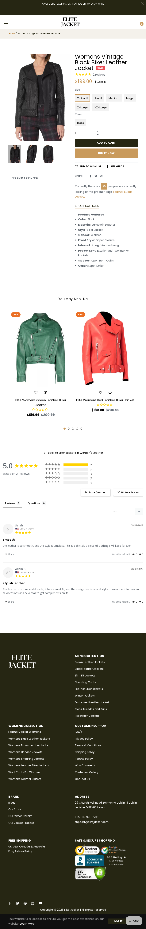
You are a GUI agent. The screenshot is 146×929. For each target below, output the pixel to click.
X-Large (82, 107)
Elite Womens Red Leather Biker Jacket (105, 400)
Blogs (11, 803)
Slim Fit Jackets (85, 675)
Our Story (14, 809)
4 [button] (77, 429)
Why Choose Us (85, 765)
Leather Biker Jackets (89, 689)
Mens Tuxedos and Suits (91, 709)
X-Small (82, 98)
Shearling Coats (85, 682)
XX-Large (100, 107)
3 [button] (73, 429)
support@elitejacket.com (92, 822)
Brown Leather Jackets (90, 662)
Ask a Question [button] (97, 492)
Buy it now (106, 153)
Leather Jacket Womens (24, 732)
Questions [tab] (34, 503)
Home (12, 33)
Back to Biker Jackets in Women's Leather (75, 452)
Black (80, 123)
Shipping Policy (84, 752)
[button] (135, 554)
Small (98, 98)
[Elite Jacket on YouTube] (40, 903)
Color (78, 114)
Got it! (118, 921)
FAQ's (78, 732)
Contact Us (82, 779)
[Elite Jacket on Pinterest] (25, 903)
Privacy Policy (84, 739)
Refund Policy (84, 759)
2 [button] (69, 429)
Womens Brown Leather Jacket (29, 745)
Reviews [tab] (10, 503)
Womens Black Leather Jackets (29, 739)
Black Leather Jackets (89, 669)
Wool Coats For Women (24, 772)
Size (77, 90)
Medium (114, 98)
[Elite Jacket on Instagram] (32, 903)
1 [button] (64, 429)
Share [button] (10, 554)
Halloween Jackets (87, 716)
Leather (118, 192)
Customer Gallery (86, 772)
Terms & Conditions (88, 745)
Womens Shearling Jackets (26, 759)
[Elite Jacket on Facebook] (9, 903)
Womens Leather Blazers (24, 779)
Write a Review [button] (130, 492)
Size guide (117, 166)
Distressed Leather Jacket (92, 702)
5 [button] (81, 429)
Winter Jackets (85, 695)
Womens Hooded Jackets (25, 752)
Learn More (27, 924)
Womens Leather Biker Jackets (28, 765)
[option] (40, 370)
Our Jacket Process (21, 823)
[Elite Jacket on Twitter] (17, 903)
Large (129, 98)
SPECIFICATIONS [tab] (87, 206)
